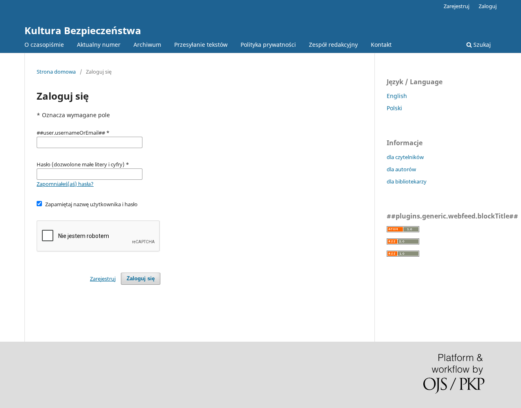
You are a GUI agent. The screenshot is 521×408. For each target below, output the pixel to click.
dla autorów (401, 169)
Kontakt (381, 44)
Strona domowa (56, 71)
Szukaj (481, 44)
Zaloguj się (141, 278)
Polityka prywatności (268, 44)
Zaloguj (488, 6)
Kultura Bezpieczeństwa (82, 30)
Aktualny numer (98, 44)
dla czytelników (405, 157)
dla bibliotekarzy (407, 181)
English (397, 96)
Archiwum (147, 44)
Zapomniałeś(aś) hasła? (65, 184)
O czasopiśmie (44, 44)
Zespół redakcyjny (333, 44)
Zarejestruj (456, 6)
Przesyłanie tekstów (201, 44)
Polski (394, 108)
